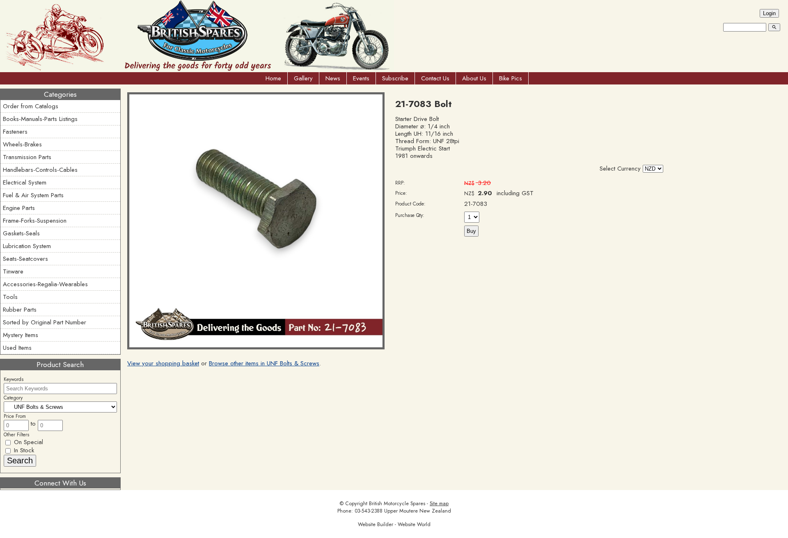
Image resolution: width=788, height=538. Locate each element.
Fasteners (15, 131)
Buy (471, 231)
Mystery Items (20, 335)
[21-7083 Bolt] (256, 347)
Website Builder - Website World (394, 524)
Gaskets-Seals (21, 233)
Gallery (303, 78)
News (332, 78)
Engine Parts (19, 207)
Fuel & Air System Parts (33, 195)
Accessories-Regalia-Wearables (45, 284)
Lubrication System (27, 246)
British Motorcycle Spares (397, 503)
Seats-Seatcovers (25, 258)
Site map (439, 503)
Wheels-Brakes (22, 144)
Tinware (13, 271)
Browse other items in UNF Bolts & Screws (264, 363)
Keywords (13, 379)
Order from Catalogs (30, 106)
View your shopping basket (163, 363)
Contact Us (435, 78)
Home (273, 78)
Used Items (17, 347)
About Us (474, 78)
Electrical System (24, 182)
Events (361, 78)
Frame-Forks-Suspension (34, 220)
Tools (10, 296)
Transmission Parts (27, 157)
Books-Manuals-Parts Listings (40, 118)
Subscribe (395, 78)
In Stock (23, 450)
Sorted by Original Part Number (44, 322)
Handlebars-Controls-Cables (40, 169)
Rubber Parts (20, 309)
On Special (27, 442)
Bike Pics (510, 78)
